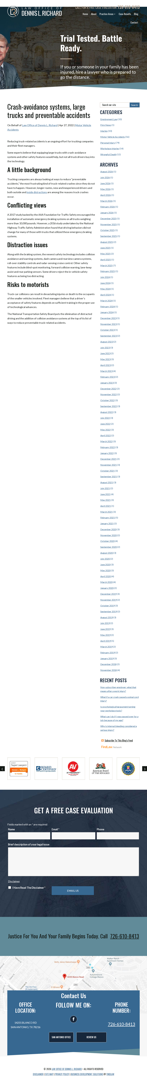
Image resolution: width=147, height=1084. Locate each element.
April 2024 (105, 294)
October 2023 (107, 329)
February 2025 (107, 271)
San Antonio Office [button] (61, 1037)
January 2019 (107, 658)
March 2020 (106, 582)
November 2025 (108, 224)
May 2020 (105, 570)
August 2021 (106, 482)
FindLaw (110, 1074)
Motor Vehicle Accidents (112, 136)
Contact (134, 22)
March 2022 (106, 441)
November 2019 (108, 599)
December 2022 (108, 388)
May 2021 (105, 500)
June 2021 (105, 494)
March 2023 (106, 371)
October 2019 (107, 605)
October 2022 (107, 400)
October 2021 (107, 470)
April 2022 (105, 435)
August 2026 (106, 171)
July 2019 (105, 623)
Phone (100, 829)
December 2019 (108, 593)
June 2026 (105, 183)
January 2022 (107, 453)
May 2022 (105, 429)
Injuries (104, 131)
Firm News (105, 125)
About (93, 14)
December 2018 (108, 664)
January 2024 (107, 312)
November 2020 (108, 535)
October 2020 (107, 541)
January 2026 (107, 212)
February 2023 (107, 376)
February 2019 (107, 652)
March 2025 (106, 265)
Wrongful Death (108, 154)
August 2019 (106, 617)
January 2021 (107, 523)
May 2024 (105, 288)
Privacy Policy (62, 1074)
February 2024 (107, 306)
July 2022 (105, 417)
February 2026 (107, 206)
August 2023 (106, 341)
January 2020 (107, 588)
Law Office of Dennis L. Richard (39, 125)
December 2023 (108, 318)
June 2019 (105, 629)
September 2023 (108, 335)
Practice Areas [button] (106, 14)
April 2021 (105, 505)
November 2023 (108, 324)
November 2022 (108, 394)
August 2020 (106, 552)
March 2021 (106, 511)
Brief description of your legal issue (28, 844)
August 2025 (106, 242)
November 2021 (108, 464)
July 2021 (105, 488)
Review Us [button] (91, 1037)
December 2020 (108, 529)
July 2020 (105, 558)
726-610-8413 (129, 7)
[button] (144, 1063)
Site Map (49, 1074)
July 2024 (105, 277)
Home (85, 14)
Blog (136, 14)
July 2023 (105, 347)
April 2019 (105, 640)
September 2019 (108, 611)
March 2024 (106, 300)
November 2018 (108, 670)
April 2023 (105, 365)
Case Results (125, 14)
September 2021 (108, 476)
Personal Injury (107, 142)
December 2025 (108, 218)
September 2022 (108, 406)
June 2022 (105, 423)
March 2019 (106, 646)
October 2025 (107, 230)
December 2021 (108, 459)
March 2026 (106, 201)
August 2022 (106, 412)
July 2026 (105, 177)
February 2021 (107, 517)
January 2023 (107, 382)
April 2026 (105, 195)
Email (55, 829)
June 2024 (105, 283)
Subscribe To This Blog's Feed (119, 740)
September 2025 (108, 236)
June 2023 (105, 353)
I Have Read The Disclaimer (28, 887)
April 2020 (105, 576)
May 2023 (105, 359)
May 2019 (105, 635)
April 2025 (105, 259)
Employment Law (108, 119)
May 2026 (105, 189)
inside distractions (37, 192)
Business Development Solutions (87, 1074)
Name (11, 829)
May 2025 (105, 253)
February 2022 (107, 447)
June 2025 (105, 247)
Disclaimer (14, 881)
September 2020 (108, 547)
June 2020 (105, 564)
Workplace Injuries (109, 148)
